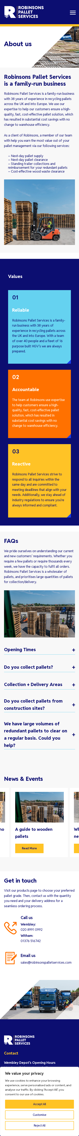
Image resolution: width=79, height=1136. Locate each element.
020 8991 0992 (32, 930)
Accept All (39, 1104)
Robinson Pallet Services (24, 12)
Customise (39, 1115)
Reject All (39, 1125)
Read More (29, 848)
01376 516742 (31, 941)
